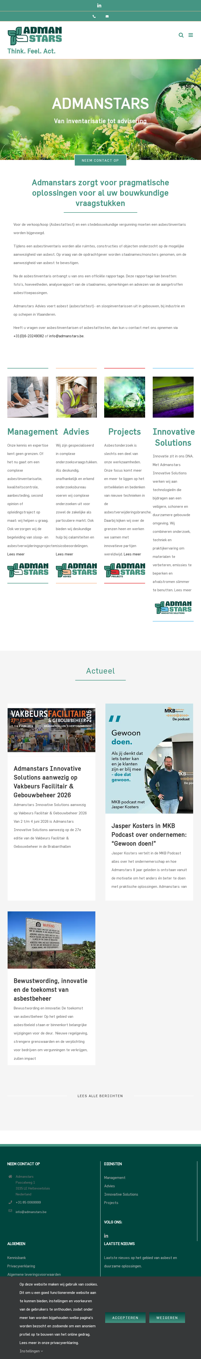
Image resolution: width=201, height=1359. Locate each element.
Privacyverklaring (21, 1266)
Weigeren (167, 1318)
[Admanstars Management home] (27, 378)
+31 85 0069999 (28, 1202)
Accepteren (125, 1318)
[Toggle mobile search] (181, 35)
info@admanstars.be (66, 336)
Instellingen (30, 1351)
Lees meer (16, 554)
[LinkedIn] (106, 1236)
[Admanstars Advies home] (76, 378)
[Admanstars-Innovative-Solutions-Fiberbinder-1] (173, 378)
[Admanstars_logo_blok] (27, 565)
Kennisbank (16, 1258)
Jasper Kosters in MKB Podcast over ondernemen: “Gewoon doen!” (149, 834)
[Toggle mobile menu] (191, 35)
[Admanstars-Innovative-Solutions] (173, 601)
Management (115, 1177)
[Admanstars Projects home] (124, 378)
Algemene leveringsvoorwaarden (34, 1274)
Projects (111, 1203)
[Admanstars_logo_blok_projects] (124, 565)
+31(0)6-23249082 (28, 336)
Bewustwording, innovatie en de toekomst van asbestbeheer (51, 989)
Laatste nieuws (117, 1258)
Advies (109, 1186)
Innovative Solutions (121, 1194)
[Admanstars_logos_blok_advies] (76, 565)
